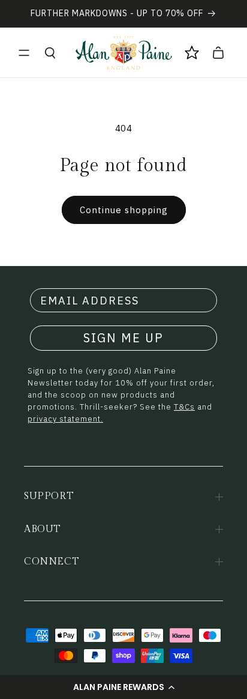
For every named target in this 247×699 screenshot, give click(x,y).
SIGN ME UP (123, 338)
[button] (123, 687)
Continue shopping (124, 210)
